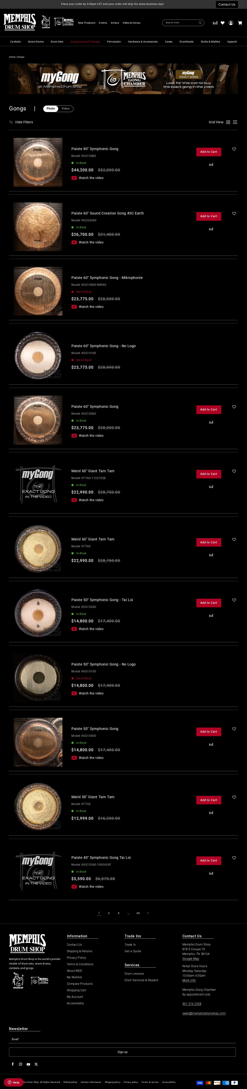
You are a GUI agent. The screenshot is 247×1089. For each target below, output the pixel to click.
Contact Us (74, 944)
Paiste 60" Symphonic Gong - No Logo (103, 346)
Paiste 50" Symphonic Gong (94, 728)
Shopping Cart (76, 990)
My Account (75, 997)
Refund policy (70, 1082)
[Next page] (148, 913)
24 (138, 913)
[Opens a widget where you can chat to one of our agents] (14, 1082)
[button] (133, 23)
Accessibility (75, 1003)
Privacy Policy (76, 957)
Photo (51, 108)
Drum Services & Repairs (141, 980)
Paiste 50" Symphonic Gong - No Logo (103, 664)
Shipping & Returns (79, 951)
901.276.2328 (191, 1004)
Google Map (190, 958)
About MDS (74, 970)
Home (12, 57)
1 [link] (99, 913)
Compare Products (80, 983)
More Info (189, 980)
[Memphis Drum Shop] (45, 22)
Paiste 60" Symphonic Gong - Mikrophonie (107, 277)
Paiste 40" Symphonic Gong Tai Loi (101, 857)
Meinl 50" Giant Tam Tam (93, 797)
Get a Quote (133, 951)
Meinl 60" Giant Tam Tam (93, 471)
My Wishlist (74, 977)
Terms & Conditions (80, 964)
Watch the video (91, 178)
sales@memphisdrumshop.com (204, 1013)
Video (66, 108)
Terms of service (150, 1082)
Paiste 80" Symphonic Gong (94, 149)
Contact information (91, 1082)
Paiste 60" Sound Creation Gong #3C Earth (107, 213)
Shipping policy (112, 1082)
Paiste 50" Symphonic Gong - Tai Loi (102, 600)
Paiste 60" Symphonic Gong (94, 406)
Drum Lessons (134, 973)
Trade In (130, 944)
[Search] (200, 23)
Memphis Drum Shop (28, 1082)
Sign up (122, 1052)
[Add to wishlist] (222, 23)
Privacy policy (131, 1082)
